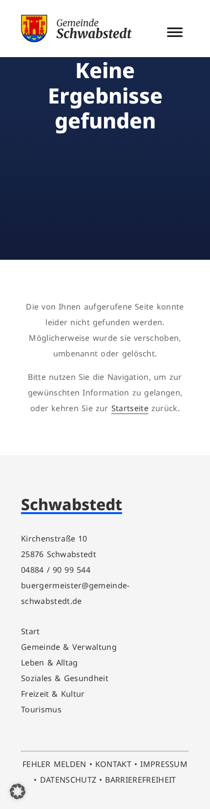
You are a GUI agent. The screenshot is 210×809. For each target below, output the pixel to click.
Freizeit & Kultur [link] (53, 693)
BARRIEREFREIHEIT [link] (140, 779)
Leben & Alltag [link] (49, 662)
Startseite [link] (129, 408)
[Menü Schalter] (175, 32)
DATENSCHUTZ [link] (68, 779)
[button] (17, 791)
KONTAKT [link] (113, 764)
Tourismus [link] (41, 709)
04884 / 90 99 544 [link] (55, 569)
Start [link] (30, 631)
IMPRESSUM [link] (164, 764)
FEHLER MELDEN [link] (54, 764)
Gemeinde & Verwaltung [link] (69, 647)
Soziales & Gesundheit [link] (64, 678)
